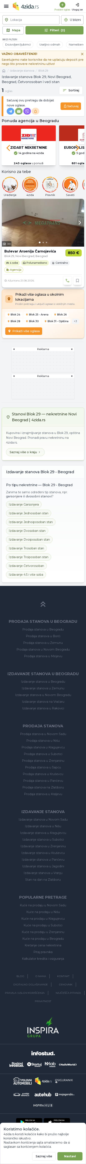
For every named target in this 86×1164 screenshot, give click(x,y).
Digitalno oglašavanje (30, 984)
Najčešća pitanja (68, 992)
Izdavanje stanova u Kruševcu (43, 853)
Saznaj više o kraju (23, 452)
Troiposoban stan (28, 557)
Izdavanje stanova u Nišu (43, 826)
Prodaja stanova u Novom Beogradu (43, 649)
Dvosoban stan (27, 531)
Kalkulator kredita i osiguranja (43, 959)
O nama (40, 976)
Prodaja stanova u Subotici (43, 754)
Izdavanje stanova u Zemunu (43, 688)
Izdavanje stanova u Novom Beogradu (43, 695)
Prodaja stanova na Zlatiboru (43, 787)
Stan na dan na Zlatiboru (43, 880)
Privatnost (43, 1001)
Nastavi (70, 1156)
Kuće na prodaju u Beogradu (43, 939)
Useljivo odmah (49, 44)
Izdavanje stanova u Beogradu (43, 682)
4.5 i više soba (26, 574)
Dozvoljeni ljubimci (18, 44)
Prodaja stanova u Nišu (43, 741)
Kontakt (63, 976)
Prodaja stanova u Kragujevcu (43, 747)
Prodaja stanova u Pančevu (43, 781)
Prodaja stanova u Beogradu (43, 629)
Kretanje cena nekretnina (43, 945)
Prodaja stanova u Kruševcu (43, 774)
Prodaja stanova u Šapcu (43, 767)
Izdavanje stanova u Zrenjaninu (43, 846)
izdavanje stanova (22, 70)
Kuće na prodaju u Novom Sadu (43, 905)
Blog (20, 976)
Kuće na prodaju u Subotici (43, 925)
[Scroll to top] (43, 604)
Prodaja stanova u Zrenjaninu (43, 761)
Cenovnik (65, 984)
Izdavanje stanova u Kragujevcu (43, 833)
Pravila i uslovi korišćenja (25, 992)
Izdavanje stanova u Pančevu (43, 859)
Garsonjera (24, 504)
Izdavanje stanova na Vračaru (43, 702)
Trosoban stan (26, 548)
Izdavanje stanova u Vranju (43, 873)
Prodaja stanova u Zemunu (43, 643)
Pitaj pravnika (43, 952)
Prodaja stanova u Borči (43, 636)
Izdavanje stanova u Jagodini (43, 866)
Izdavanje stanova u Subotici (43, 839)
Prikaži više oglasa (26, 331)
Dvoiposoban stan (29, 539)
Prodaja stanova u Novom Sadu (43, 734)
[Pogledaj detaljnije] (43, 223)
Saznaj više (44, 1156)
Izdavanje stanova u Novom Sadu (43, 819)
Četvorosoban (26, 566)
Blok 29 (43, 70)
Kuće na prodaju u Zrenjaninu (43, 932)
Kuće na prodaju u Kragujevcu (43, 919)
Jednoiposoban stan (31, 522)
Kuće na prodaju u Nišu (43, 912)
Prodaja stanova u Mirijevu (43, 656)
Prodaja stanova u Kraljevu (43, 794)
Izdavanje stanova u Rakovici (43, 708)
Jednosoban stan (28, 513)
